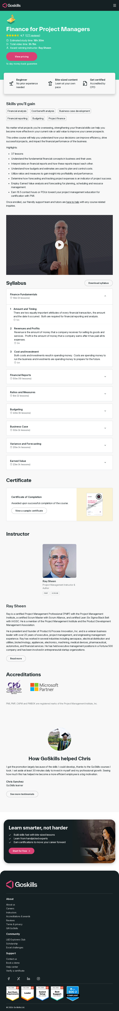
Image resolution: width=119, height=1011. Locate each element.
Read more (16, 658)
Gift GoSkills (12, 928)
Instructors (11, 912)
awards (26, 916)
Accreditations (13, 916)
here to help (72, 202)
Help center (12, 966)
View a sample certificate (29, 510)
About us (10, 904)
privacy (18, 924)
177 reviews (32, 35)
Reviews (10, 920)
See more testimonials (22, 794)
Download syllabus (98, 283)
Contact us (11, 959)
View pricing (21, 56)
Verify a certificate (15, 970)
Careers (10, 908)
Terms (9, 924)
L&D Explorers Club (15, 939)
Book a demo (13, 962)
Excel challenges (14, 947)
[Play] (59, 244)
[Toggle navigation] (115, 5)
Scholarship (12, 943)
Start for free (20, 851)
